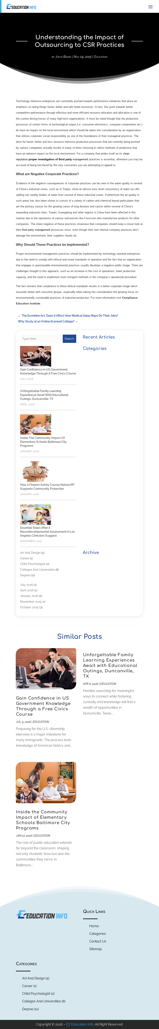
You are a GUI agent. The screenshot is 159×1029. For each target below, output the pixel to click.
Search (69, 338)
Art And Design (30, 552)
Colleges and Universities (37, 569)
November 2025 (31, 601)
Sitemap (95, 949)
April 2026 (27, 590)
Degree (25, 575)
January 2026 (29, 596)
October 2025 (29, 607)
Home (94, 926)
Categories (97, 934)
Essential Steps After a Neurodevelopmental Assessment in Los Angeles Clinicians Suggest (47, 531)
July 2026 (26, 584)
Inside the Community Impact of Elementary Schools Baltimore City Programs (43, 441)
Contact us (97, 941)
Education (100, 57)
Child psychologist (32, 564)
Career (24, 558)
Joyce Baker (63, 57)
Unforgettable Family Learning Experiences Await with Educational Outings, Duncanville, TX (44, 394)
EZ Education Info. (80, 1024)
